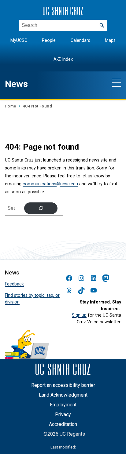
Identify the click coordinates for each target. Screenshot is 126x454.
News (16, 83)
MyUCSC (18, 40)
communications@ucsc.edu (50, 184)
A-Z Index (63, 59)
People (49, 40)
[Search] (40, 208)
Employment (63, 405)
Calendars (80, 40)
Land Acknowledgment (63, 395)
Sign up (79, 315)
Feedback (14, 284)
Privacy (63, 414)
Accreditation (63, 424)
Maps (110, 40)
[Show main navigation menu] (116, 82)
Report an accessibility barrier (63, 385)
